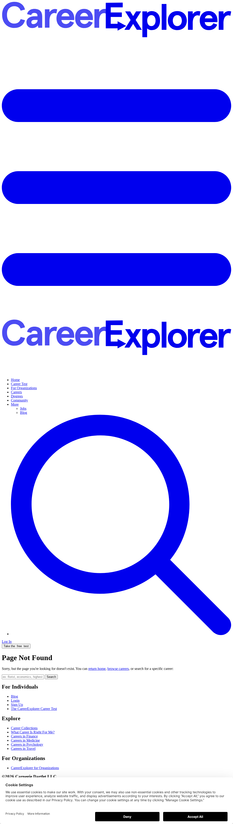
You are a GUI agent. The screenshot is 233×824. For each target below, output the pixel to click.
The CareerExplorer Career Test (34, 709)
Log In (7, 641)
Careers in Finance (24, 736)
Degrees (17, 396)
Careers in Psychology (27, 744)
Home (15, 380)
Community (19, 400)
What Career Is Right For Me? (33, 732)
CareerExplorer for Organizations (35, 768)
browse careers (118, 669)
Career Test (19, 384)
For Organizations (24, 388)
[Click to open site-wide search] (121, 634)
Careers (16, 392)
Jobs (23, 408)
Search (51, 677)
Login (15, 700)
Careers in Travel (23, 748)
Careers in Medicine (25, 740)
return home (97, 669)
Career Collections (24, 728)
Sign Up (17, 705)
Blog (23, 413)
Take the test (16, 646)
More (15, 404)
